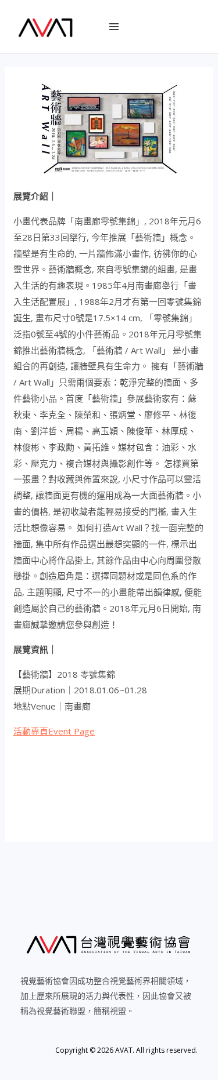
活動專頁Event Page (54, 731)
